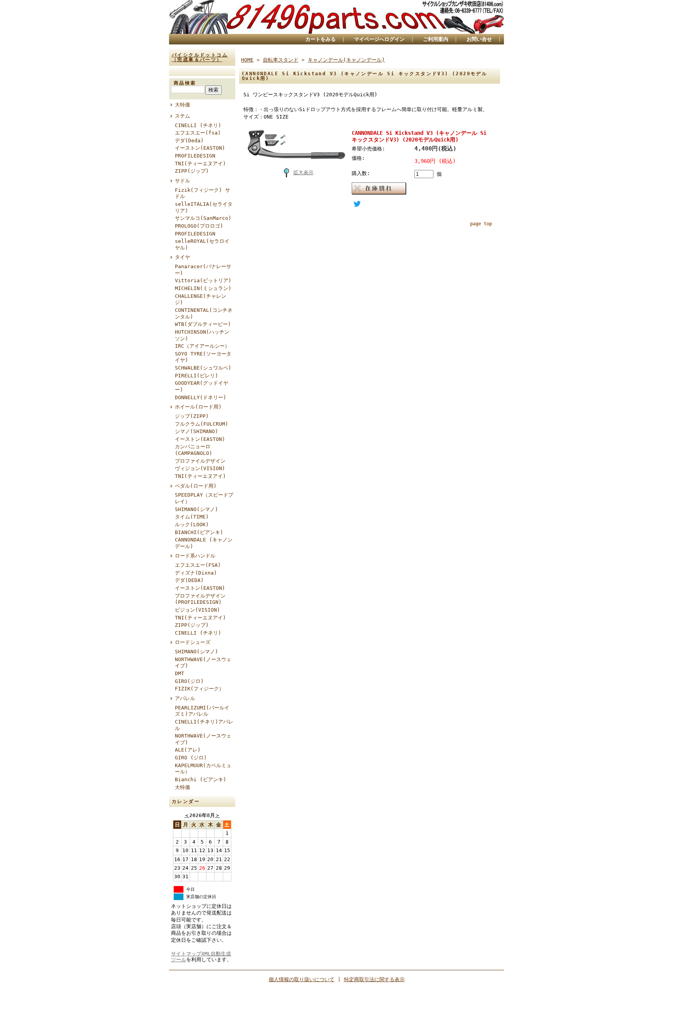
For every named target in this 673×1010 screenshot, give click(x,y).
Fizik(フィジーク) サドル (202, 193)
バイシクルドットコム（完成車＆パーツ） (200, 57)
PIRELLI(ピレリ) (196, 376)
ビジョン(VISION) (197, 610)
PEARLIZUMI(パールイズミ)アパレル (202, 711)
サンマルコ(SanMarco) (203, 218)
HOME (247, 60)
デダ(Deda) (189, 140)
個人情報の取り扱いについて (302, 979)
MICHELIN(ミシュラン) (203, 288)
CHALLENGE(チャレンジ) (200, 299)
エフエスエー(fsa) (198, 133)
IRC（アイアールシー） (202, 346)
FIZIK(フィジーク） (199, 689)
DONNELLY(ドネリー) (200, 397)
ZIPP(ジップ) (192, 171)
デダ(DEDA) (189, 580)
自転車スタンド (280, 60)
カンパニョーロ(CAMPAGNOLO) (193, 450)
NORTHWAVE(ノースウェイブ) (203, 662)
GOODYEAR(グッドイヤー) (201, 386)
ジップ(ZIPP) (192, 416)
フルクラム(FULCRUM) (201, 424)
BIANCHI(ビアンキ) (199, 532)
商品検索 (185, 83)
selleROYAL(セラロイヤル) (202, 244)
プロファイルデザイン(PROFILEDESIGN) (200, 599)
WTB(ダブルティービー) (203, 324)
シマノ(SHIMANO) (196, 431)
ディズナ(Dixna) (196, 573)
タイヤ (182, 257)
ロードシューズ (192, 642)
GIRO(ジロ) (189, 681)
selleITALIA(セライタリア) (204, 207)
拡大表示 (303, 172)
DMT (179, 673)
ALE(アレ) (188, 750)
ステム (182, 116)
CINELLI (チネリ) (198, 125)
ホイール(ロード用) (198, 407)
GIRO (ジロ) (191, 758)
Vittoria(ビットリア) (203, 280)
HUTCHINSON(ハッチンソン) (202, 335)
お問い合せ (479, 39)
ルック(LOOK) (192, 524)
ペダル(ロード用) (196, 486)
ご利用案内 (435, 39)
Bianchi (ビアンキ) (200, 779)
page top (481, 223)
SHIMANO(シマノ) (196, 509)
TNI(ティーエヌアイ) (200, 163)
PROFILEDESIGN (195, 156)
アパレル (185, 698)
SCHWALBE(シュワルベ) (203, 368)
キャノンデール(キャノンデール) (346, 60)
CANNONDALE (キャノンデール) (204, 543)
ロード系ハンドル (195, 556)
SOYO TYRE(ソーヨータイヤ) (203, 357)
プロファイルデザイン (200, 461)
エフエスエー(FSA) (198, 565)
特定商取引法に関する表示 (374, 979)
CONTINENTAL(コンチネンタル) (204, 313)
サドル (182, 181)
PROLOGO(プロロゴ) (199, 226)
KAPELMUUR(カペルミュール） (203, 768)
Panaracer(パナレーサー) (203, 270)
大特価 (182, 105)
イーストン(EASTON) (200, 148)
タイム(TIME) (192, 517)
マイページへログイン (379, 39)
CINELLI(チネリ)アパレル (204, 725)
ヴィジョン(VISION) (200, 468)
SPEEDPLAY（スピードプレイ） (204, 498)
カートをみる (320, 39)
